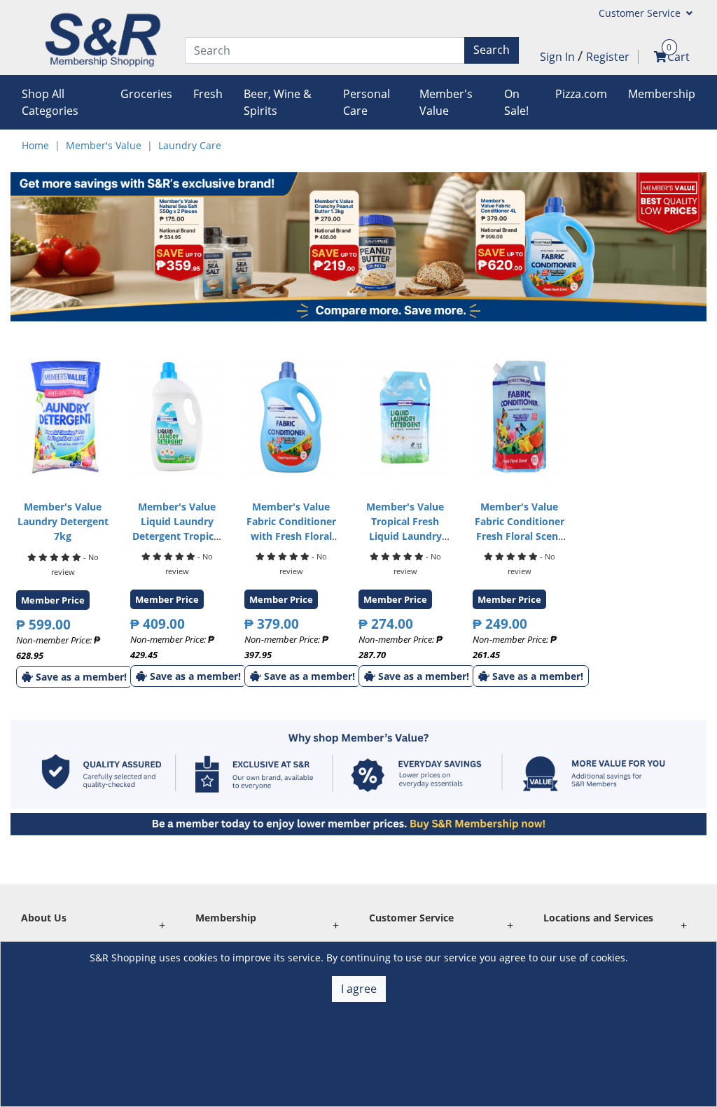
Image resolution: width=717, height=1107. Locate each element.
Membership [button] (661, 94)
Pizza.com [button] (581, 94)
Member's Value (103, 145)
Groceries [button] (146, 94)
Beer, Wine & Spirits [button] (278, 102)
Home (35, 145)
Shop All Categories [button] (50, 102)
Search (491, 49)
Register (607, 56)
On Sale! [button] (516, 102)
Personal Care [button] (366, 102)
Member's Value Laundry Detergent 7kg (63, 521)
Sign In (559, 56)
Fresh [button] (208, 94)
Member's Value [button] (446, 102)
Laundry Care (189, 145)
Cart (678, 56)
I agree (359, 988)
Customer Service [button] (641, 13)
